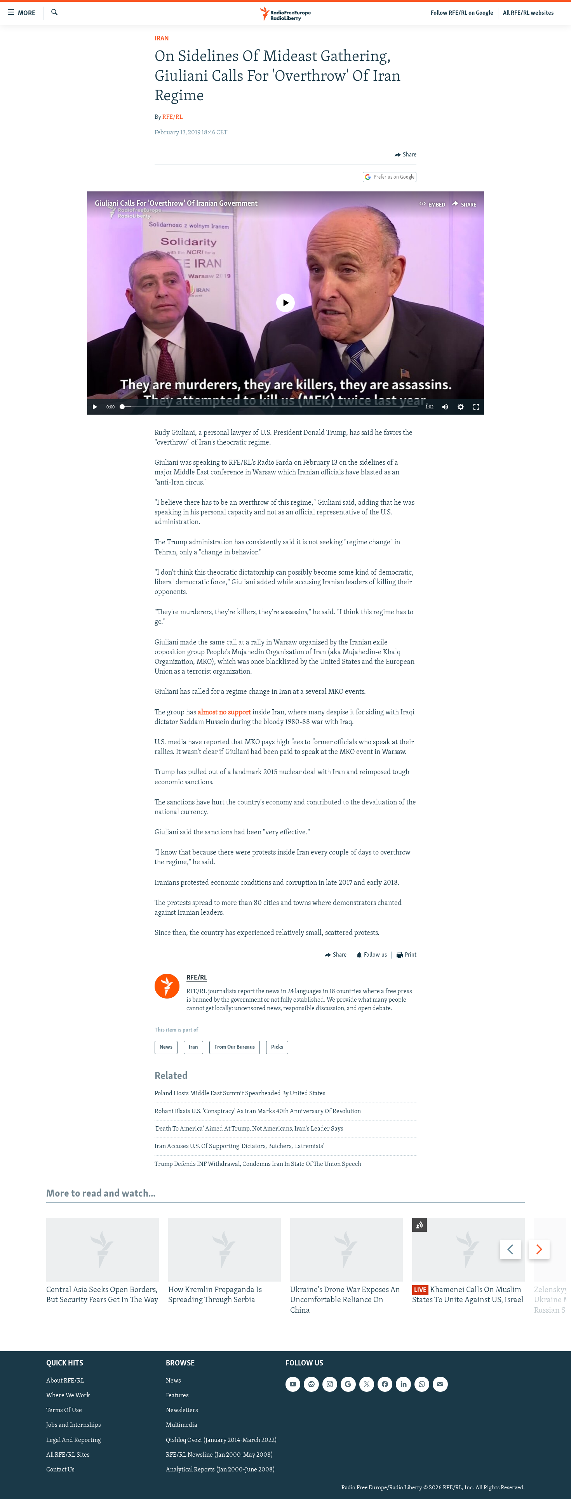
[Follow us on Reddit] (311, 1384)
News (173, 1381)
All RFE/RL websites (528, 13)
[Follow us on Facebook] (385, 1384)
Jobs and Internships (73, 1426)
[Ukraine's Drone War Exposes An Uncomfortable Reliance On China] (346, 1250)
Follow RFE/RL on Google (462, 13)
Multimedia (181, 1426)
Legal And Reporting (73, 1440)
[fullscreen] (476, 407)
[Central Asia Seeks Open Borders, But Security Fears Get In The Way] (102, 1250)
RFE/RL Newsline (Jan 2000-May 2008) (219, 1455)
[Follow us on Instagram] (329, 1384)
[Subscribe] (440, 1384)
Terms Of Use (64, 1411)
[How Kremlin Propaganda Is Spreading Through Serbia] (224, 1250)
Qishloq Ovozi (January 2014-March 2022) (221, 1440)
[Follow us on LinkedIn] (403, 1384)
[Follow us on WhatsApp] (421, 1384)
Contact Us (60, 1470)
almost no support (224, 712)
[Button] (405, 155)
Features (177, 1396)
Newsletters (182, 1411)
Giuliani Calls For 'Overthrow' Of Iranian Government (176, 204)
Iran (162, 38)
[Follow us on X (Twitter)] (366, 1384)
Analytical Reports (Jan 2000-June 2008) (220, 1470)
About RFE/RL (65, 1381)
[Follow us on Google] (348, 1384)
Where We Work (68, 1396)
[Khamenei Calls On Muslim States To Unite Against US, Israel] (468, 1250)
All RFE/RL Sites (68, 1455)
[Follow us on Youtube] (293, 1384)
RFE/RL (172, 117)
